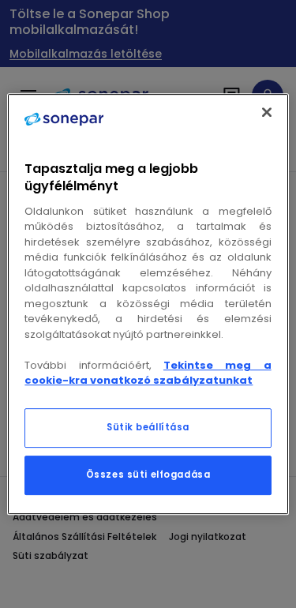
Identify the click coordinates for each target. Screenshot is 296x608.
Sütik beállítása (148, 427)
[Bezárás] (266, 112)
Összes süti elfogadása (148, 474)
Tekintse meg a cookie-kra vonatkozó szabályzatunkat (147, 373)
